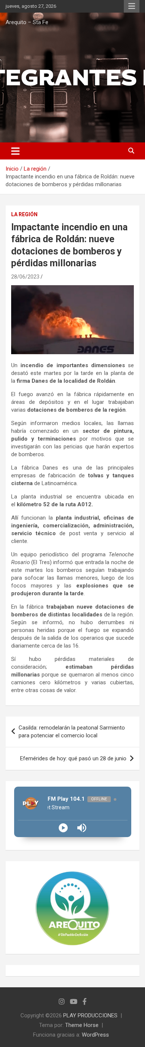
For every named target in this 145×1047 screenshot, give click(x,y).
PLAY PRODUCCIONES (90, 1015)
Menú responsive (131, 6)
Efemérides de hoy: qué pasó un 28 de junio (73, 758)
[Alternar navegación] (15, 150)
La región (24, 214)
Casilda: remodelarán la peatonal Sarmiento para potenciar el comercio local (72, 731)
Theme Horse (82, 1025)
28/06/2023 (25, 277)
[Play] (63, 827)
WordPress (95, 1034)
